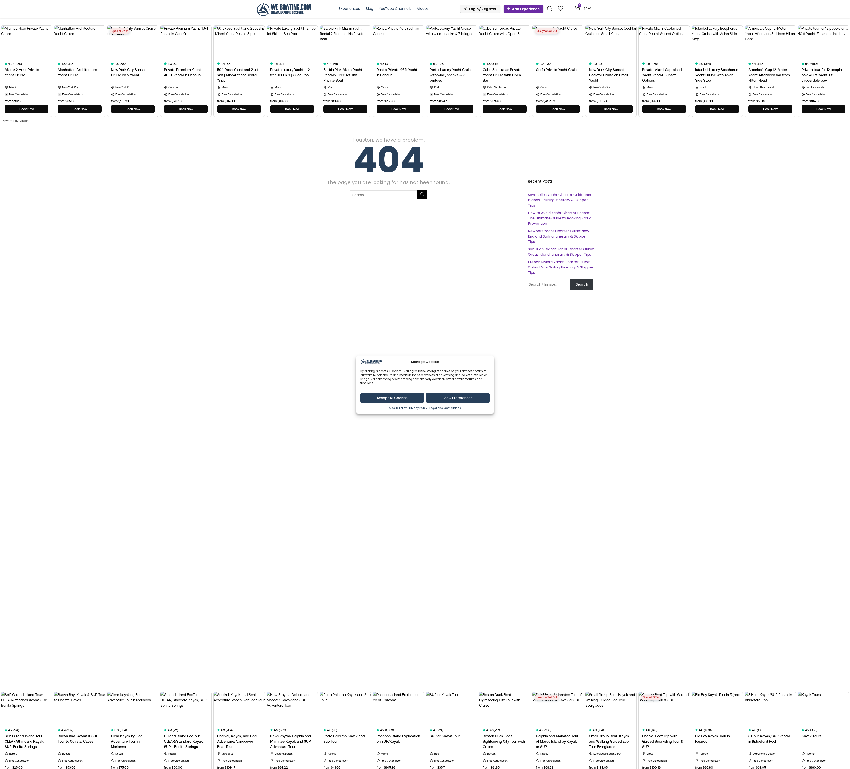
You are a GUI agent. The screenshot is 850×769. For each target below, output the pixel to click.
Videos (423, 8)
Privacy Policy (418, 408)
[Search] (422, 194)
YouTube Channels (395, 8)
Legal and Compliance (445, 408)
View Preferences (458, 397)
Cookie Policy (398, 408)
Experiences (349, 8)
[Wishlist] (560, 8)
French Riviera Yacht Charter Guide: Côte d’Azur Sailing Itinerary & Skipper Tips (560, 267)
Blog (369, 8)
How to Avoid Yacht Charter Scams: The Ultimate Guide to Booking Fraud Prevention (559, 218)
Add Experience (526, 9)
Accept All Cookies (392, 397)
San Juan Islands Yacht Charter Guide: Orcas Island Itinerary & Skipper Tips (561, 252)
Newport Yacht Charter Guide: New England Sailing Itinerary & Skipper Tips (558, 236)
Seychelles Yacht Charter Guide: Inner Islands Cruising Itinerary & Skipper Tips (561, 200)
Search (582, 284)
